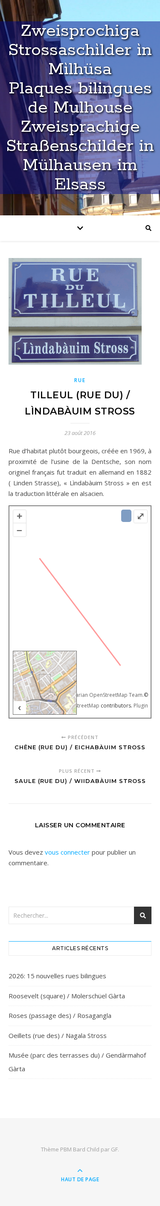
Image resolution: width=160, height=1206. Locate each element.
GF (114, 1149)
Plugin (140, 705)
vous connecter (67, 852)
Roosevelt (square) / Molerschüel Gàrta (67, 995)
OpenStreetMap (80, 705)
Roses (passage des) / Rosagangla (60, 1015)
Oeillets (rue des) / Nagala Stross (58, 1035)
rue (79, 380)
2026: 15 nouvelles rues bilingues (57, 975)
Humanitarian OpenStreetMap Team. (99, 695)
